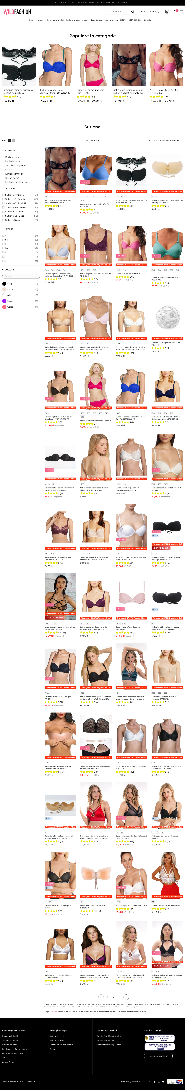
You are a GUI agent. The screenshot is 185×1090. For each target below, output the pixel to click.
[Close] (130, 518)
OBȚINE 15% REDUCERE (72, 564)
